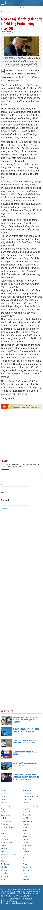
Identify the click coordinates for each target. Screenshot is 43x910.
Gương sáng (5, 806)
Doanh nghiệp (5, 815)
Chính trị (4, 796)
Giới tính (26, 803)
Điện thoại (26, 879)
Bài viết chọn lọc (28, 790)
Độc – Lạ (26, 870)
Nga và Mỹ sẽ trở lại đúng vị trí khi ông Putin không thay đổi (21, 23)
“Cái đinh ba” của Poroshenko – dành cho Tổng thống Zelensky (24, 741)
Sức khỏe (4, 839)
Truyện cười (27, 800)
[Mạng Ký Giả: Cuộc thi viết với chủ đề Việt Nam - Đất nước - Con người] (21, 406)
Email (3, 492)
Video (3, 833)
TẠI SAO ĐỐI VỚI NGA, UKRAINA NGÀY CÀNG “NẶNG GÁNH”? (25, 764)
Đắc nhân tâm (27, 867)
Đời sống (4, 873)
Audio (24, 830)
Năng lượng (27, 846)
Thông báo (4, 852)
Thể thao (4, 849)
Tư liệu (3, 858)
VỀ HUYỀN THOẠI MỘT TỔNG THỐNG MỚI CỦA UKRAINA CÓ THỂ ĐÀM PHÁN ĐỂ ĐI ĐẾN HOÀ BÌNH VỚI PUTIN (26, 777)
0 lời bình (6, 34)
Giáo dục (4, 803)
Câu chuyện (27, 793)
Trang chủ (4, 12)
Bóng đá (25, 849)
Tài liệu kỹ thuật (6, 842)
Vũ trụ (3, 879)
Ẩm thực (4, 790)
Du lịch (25, 858)
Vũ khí (25, 876)
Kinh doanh (26, 812)
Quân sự (26, 833)
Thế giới (25, 842)
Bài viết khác (5, 793)
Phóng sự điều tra (7, 827)
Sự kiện (25, 836)
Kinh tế (3, 818)
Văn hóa (4, 867)
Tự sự (25, 864)
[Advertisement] (21, 437)
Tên (3, 485)
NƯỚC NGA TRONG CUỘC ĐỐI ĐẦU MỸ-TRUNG (25, 753)
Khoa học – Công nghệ (30, 806)
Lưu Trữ (25, 818)
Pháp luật (26, 824)
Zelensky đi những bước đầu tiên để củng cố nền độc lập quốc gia (26, 730)
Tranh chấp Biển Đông (8, 855)
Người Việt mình (6, 821)
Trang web (5, 500)
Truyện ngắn (5, 864)
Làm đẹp (25, 839)
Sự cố (3, 836)
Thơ (24, 861)
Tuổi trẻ (25, 873)
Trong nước (27, 855)
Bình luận (5, 469)
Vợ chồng (4, 876)
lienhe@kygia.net (11, 901)
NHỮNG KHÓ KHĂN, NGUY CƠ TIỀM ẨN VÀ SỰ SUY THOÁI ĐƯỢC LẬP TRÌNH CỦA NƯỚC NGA (25, 719)
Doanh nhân (27, 815)
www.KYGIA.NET (24, 896)
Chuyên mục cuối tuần (30, 796)
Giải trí (3, 800)
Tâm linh (4, 861)
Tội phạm (26, 852)
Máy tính (4, 809)
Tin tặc (3, 812)
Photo (3, 830)
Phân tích (12, 12)
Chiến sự (4, 846)
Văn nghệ (4, 870)
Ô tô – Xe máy (27, 821)
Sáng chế (26, 809)
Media (25, 827)
